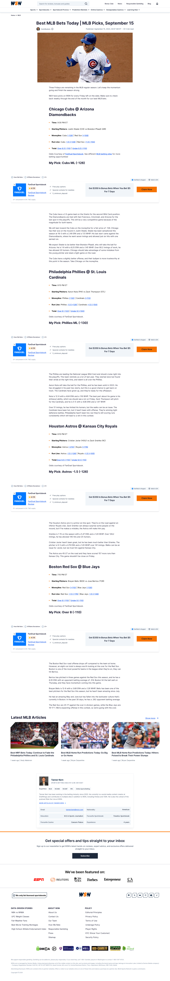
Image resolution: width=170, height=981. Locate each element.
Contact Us (53, 916)
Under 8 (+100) (77, 311)
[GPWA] (115, 948)
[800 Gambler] (100, 948)
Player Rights (91, 929)
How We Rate (54, 925)
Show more (150, 718)
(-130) (89, 587)
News (120, 4)
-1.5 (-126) (71, 453)
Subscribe (85, 856)
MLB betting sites (104, 154)
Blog (149, 4)
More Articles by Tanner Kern (51, 803)
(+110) (73, 587)
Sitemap (52, 937)
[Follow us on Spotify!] (151, 895)
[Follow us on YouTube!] (140, 895)
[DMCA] (43, 948)
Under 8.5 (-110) (79, 148)
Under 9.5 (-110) (79, 460)
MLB (19, 15)
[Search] (86, 3)
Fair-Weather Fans (19, 921)
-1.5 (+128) (71, 142)
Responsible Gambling (134, 4)
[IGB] (66, 948)
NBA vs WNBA (17, 912)
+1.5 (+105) (89, 453)
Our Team (52, 921)
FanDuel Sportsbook (74, 154)
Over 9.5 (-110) (63, 460)
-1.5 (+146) (94, 594)
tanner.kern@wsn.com (74, 810)
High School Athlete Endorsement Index (28, 929)
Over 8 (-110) (63, 600)
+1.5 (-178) (73, 594)
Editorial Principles (93, 912)
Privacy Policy (91, 916)
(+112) (88, 298)
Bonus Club (109, 4)
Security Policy (92, 937)
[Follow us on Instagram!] (145, 895)
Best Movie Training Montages (24, 925)
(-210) (71, 447)
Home (13, 15)
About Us (52, 912)
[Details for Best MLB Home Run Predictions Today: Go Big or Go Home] (85, 735)
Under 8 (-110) (77, 600)
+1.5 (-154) (90, 142)
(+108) (85, 135)
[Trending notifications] (157, 4)
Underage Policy (92, 925)
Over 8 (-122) (63, 311)
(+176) (85, 447)
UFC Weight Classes (20, 916)
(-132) (71, 298)
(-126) (70, 135)
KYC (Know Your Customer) (97, 933)
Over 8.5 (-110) (64, 148)
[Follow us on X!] (134, 895)
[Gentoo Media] (83, 948)
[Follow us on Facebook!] (129, 895)
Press (50, 933)
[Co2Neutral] (128, 948)
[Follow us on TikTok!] (156, 895)
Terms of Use (91, 921)
